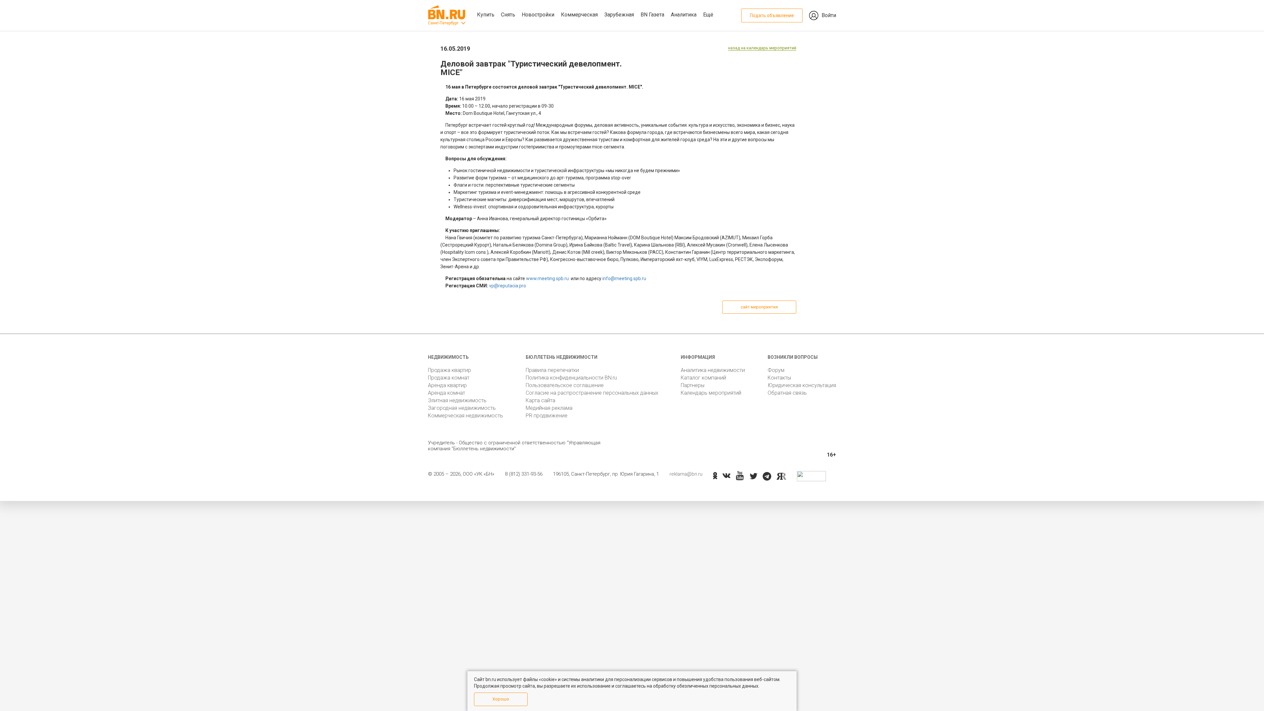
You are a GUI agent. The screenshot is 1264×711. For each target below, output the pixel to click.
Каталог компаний (703, 378)
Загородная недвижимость (462, 408)
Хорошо (500, 699)
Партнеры (692, 385)
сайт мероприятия (759, 306)
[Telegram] (767, 476)
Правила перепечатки (552, 370)
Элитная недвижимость (457, 400)
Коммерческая (579, 15)
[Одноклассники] (715, 476)
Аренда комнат (446, 393)
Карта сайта (540, 400)
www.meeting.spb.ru (547, 278)
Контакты (779, 378)
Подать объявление (772, 15)
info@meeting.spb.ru (624, 278)
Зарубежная (619, 15)
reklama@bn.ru (686, 474)
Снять (508, 15)
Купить (485, 15)
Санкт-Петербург (443, 23)
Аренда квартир (447, 385)
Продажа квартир (449, 370)
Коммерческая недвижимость (465, 415)
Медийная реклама (549, 408)
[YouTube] (740, 476)
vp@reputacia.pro (507, 285)
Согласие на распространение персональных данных (592, 393)
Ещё (708, 15)
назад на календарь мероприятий (762, 47)
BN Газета (652, 15)
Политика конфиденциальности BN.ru (571, 378)
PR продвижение (546, 415)
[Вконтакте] (726, 476)
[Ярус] (781, 476)
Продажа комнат (448, 378)
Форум (776, 370)
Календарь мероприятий (711, 393)
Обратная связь (787, 393)
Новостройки (538, 15)
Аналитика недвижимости (713, 370)
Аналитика (684, 15)
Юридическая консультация (802, 385)
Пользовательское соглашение (565, 385)
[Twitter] (753, 476)
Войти (829, 15)
